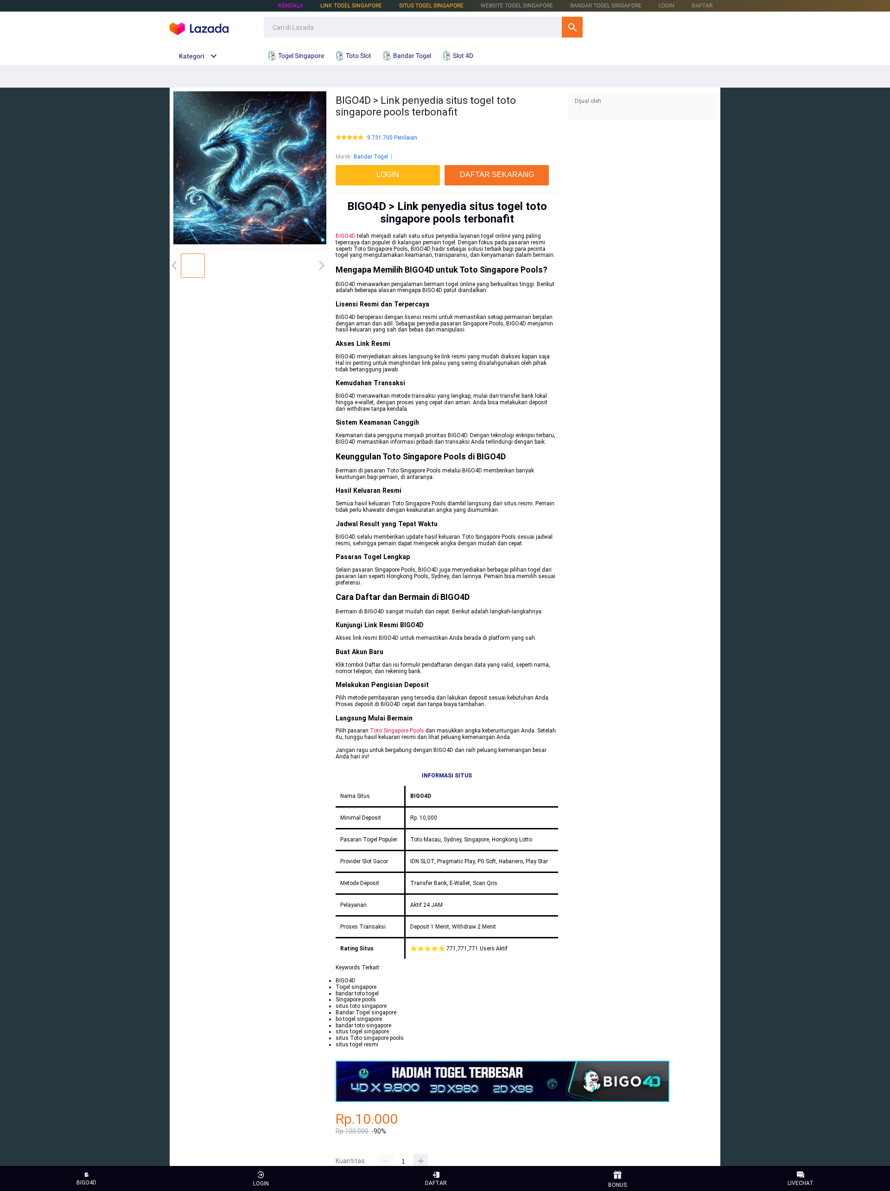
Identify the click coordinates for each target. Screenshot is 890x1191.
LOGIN (666, 5)
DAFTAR (702, 5)
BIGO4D (346, 236)
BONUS (617, 1185)
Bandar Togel (371, 156)
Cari (572, 27)
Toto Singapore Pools (397, 730)
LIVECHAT (801, 1183)
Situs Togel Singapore (431, 5)
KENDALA (290, 5)
